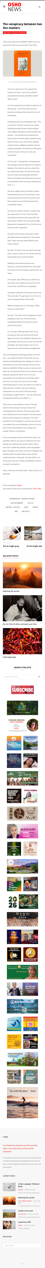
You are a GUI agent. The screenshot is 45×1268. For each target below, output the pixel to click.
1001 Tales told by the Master (15, 32)
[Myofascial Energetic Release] (30, 1083)
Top (23, 1264)
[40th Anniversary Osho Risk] (22, 785)
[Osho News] (15, 7)
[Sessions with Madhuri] (22, 838)
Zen (16, 511)
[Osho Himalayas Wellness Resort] (22, 873)
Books (20, 1190)
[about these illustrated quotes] (22, 1117)
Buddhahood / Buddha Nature (22, 499)
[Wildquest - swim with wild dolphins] (14, 1030)
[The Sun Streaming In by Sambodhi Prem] (22, 943)
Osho (26, 507)
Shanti (19, 485)
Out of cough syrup (11, 546)
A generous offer (24, 1222)
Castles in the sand (25, 1211)
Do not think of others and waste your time (20, 624)
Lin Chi (30, 503)
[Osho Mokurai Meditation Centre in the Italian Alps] (30, 750)
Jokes (20, 1225)
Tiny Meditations (25, 1201)
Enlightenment (17, 503)
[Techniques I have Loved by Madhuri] (22, 995)
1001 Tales (37, 488)
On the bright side (34, 546)
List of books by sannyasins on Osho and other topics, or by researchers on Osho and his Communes (20, 1148)
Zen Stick (25, 511)
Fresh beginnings (9, 657)
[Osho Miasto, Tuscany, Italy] (22, 908)
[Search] (38, 7)
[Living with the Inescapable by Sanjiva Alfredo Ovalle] (30, 890)
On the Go (22, 1214)
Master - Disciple (13, 507)
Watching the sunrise (11, 591)
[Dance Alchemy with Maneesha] (22, 979)
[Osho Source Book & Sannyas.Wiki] (30, 961)
